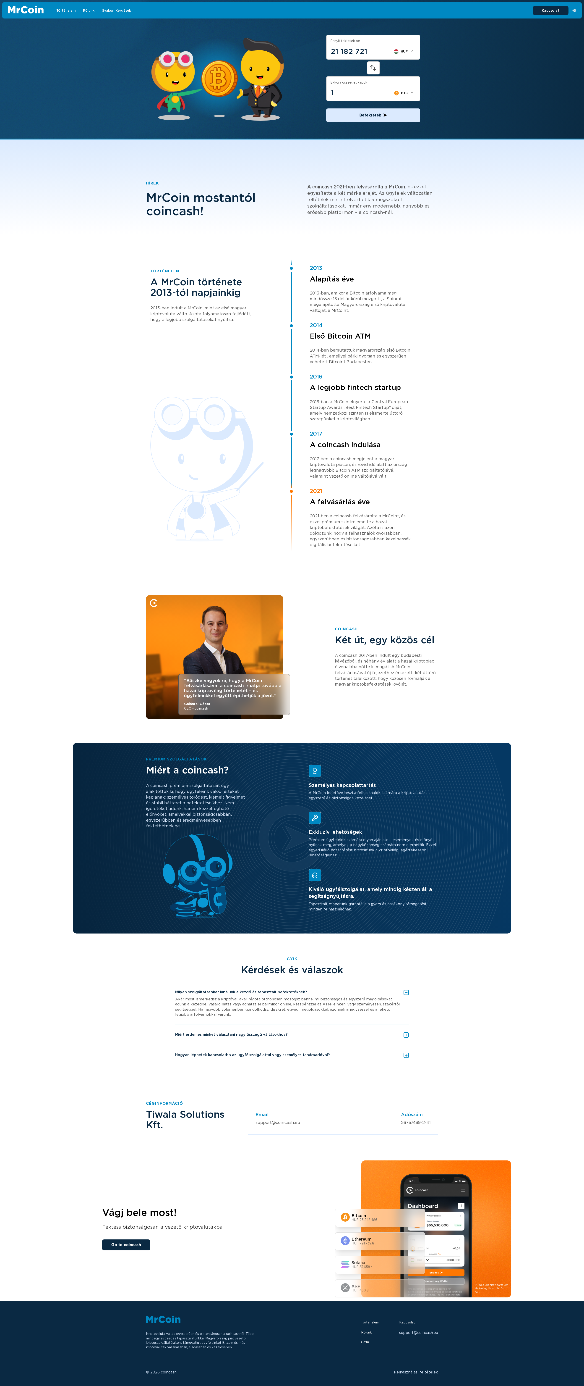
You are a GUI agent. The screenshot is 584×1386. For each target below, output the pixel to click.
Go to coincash (126, 1245)
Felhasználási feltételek (416, 1372)
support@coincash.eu (278, 1122)
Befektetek (370, 115)
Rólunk (88, 10)
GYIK (365, 1342)
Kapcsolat (551, 10)
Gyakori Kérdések (116, 10)
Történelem (66, 10)
